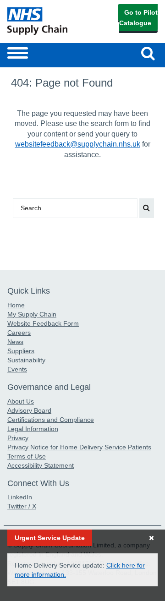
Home (16, 305)
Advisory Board (29, 410)
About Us (20, 401)
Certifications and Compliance (50, 419)
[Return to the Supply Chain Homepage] (43, 21)
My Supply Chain (31, 314)
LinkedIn (19, 497)
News (15, 341)
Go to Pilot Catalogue (138, 18)
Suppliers (20, 351)
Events (17, 369)
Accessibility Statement (40, 465)
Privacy (17, 438)
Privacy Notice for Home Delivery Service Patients (79, 447)
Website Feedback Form (43, 323)
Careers (19, 332)
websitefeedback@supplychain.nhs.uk (77, 144)
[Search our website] (146, 208)
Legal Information (32, 428)
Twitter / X (21, 506)
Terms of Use (26, 456)
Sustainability (26, 360)
